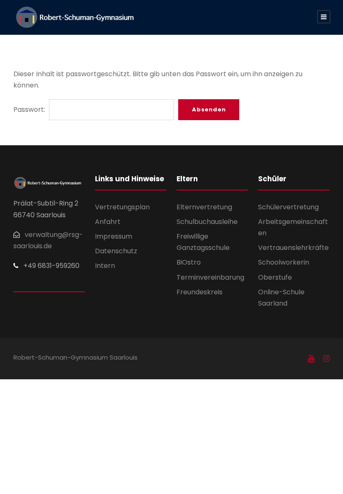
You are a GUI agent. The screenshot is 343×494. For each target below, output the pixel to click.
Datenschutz (116, 251)
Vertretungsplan (122, 207)
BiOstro (189, 262)
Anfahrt (107, 221)
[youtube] (311, 358)
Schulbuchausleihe (207, 221)
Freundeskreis (200, 292)
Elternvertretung (204, 207)
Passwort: (30, 109)
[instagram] (326, 358)
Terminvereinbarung (210, 277)
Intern (105, 265)
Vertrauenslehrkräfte (293, 247)
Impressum (113, 236)
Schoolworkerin (283, 262)
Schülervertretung (288, 207)
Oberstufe (275, 277)
